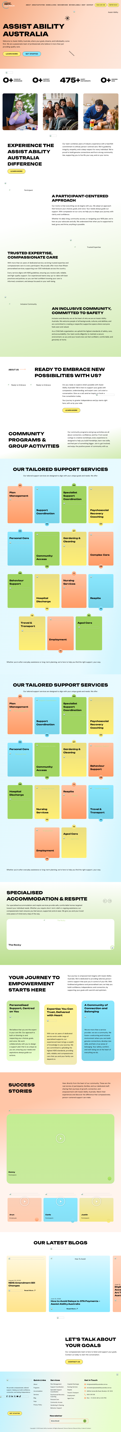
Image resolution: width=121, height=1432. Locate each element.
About (28, 5)
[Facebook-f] (7, 1396)
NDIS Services (62, 5)
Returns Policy (77, 1428)
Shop (83, 5)
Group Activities (38, 5)
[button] (105, 901)
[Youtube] (17, 1396)
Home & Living (51, 5)
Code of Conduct (86, 1428)
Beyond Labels (74, 5)
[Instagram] (10, 1396)
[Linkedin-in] (12, 1396)
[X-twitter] (15, 1396)
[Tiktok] (20, 1396)
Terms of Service (68, 1428)
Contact (89, 5)
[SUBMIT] (84, 1421)
